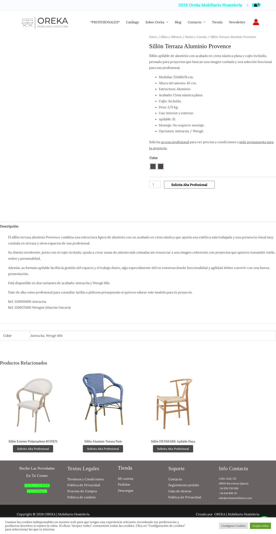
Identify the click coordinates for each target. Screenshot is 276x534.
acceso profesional (175, 142)
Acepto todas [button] (260, 526)
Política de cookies (81, 497)
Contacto (194, 22)
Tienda (217, 22)
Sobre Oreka (154, 22)
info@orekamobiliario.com (235, 498)
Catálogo (132, 22)
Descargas (125, 490)
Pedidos (124, 484)
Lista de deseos (179, 491)
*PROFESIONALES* (105, 22)
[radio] (153, 166)
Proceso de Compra (82, 491)
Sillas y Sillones (171, 37)
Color (154, 158)
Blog (178, 22)
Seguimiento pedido (183, 485)
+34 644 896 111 (228, 493)
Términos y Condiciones (85, 479)
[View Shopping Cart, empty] (255, 5)
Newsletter (237, 22)
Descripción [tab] (9, 226)
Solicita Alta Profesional (189, 185)
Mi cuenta (125, 478)
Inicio (153, 37)
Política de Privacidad (83, 485)
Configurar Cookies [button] (233, 526)
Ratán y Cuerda (196, 37)
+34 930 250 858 (228, 488)
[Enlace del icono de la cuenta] (256, 22)
